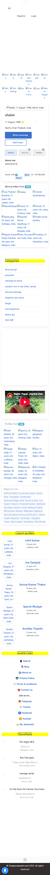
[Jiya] (36, 88)
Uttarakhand (28, 521)
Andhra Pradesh (11, 493)
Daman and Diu (31, 500)
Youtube (26, 718)
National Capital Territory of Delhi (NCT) (21, 514)
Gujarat (7, 504)
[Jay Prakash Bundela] (9, 197)
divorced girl (11, 269)
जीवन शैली (9, 320)
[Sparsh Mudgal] (9, 614)
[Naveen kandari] (11, 473)
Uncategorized (12, 309)
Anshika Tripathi (32, 628)
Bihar (6, 496)
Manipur (19, 511)
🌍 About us (25, 672)
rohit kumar (32, 540)
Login (33, 16)
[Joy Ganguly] (9, 570)
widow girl (10, 314)
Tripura (7, 521)
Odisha (42, 514)
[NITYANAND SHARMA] (39, 474)
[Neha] (5, 90)
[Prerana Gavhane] (29, 79)
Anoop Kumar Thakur (32, 584)
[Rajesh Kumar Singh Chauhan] (9, 240)
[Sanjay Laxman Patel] (25, 456)
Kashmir (17, 507)
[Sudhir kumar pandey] (40, 218)
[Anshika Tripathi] (9, 636)
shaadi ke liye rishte (14, 297)
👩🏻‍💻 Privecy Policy (25, 678)
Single (8, 303)
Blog (26, 666)
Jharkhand (40, 504)
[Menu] (25, 2)
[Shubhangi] (13, 90)
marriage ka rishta (13, 281)
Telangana (35, 518)
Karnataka (8, 507)
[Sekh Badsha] (11, 438)
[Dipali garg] (9, 220)
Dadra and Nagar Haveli (14, 500)
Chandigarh (14, 496)
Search (26, 661)
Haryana (14, 504)
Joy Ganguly (32, 562)
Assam (39, 493)
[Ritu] (21, 88)
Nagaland (38, 511)
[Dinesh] (40, 209)
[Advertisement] (25, 45)
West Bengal (40, 521)
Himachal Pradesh (27, 504)
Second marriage (13, 292)
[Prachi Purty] (29, 91)
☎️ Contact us (25, 690)
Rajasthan (15, 518)
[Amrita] (44, 76)
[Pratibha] (40, 238)
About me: (10, 160)
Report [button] (19, 178)
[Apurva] (25, 434)
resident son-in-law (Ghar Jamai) (20, 286)
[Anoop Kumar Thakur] (9, 592)
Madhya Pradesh (35, 507)
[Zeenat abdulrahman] (40, 193)
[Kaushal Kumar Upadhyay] (25, 224)
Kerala (24, 507)
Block (27, 175)
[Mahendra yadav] (25, 474)
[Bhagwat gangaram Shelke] (39, 434)
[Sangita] (36, 76)
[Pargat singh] (11, 456)
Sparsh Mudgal (32, 606)
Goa (41, 500)
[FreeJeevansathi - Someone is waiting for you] (20, 9)
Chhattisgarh (25, 496)
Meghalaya (28, 511)
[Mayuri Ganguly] (44, 93)
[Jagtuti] (21, 76)
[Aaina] (13, 76)
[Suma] (5, 76)
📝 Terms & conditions (25, 684)
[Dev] (39, 452)
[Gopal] (25, 209)
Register (21, 16)
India (28, 187)
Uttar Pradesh (17, 521)
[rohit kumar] (9, 548)
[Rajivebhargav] (9, 208)
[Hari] (25, 236)
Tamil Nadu (25, 518)
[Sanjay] (25, 192)
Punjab (7, 518)
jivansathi (9, 275)
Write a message (20, 135)
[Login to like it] (41, 120)
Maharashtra (9, 511)
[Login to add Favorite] (36, 120)
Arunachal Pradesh (27, 493)
